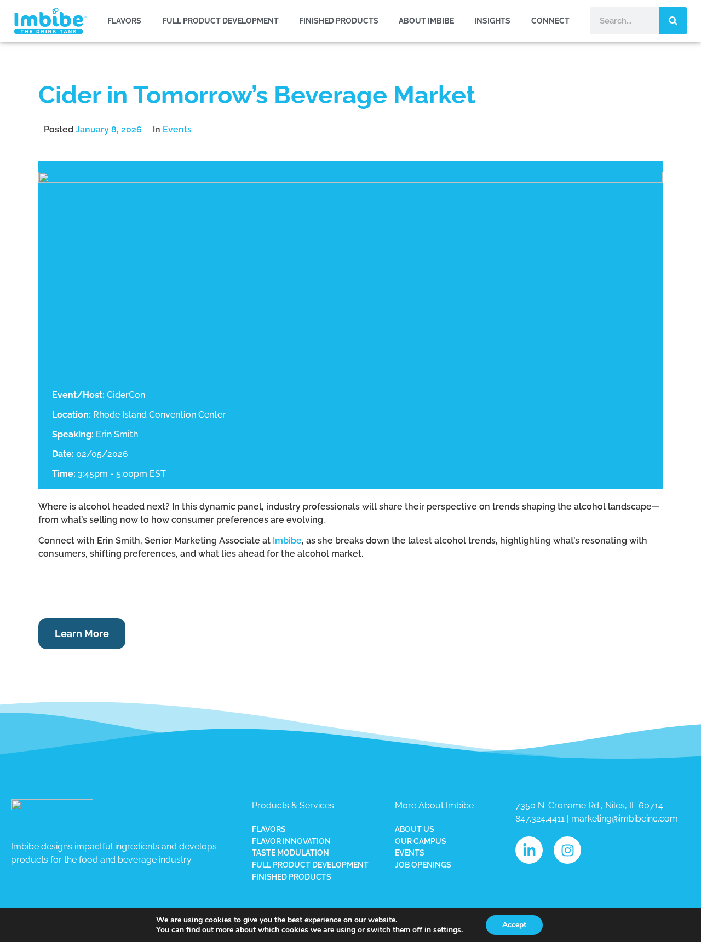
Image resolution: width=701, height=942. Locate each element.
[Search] (673, 20)
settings (447, 930)
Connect (550, 20)
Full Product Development (220, 20)
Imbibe (287, 540)
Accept (514, 925)
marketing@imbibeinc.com (624, 818)
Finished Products (338, 20)
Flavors (124, 20)
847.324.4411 (540, 818)
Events (177, 129)
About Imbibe (426, 20)
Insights (492, 20)
